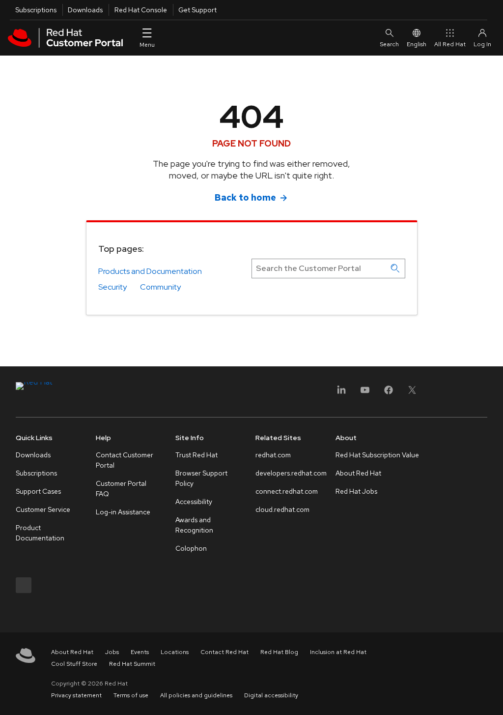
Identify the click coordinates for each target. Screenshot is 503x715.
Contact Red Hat (224, 652)
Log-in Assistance (123, 511)
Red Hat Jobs (356, 491)
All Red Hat (450, 44)
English (416, 44)
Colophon (191, 548)
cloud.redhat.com (282, 509)
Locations (175, 652)
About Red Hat (358, 473)
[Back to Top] (492, 697)
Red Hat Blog (279, 652)
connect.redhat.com (286, 491)
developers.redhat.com (291, 473)
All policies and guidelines (196, 695)
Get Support (197, 9)
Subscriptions (35, 9)
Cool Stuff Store (74, 664)
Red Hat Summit (132, 664)
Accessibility (193, 501)
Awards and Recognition (194, 525)
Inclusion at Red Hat (338, 652)
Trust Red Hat (196, 454)
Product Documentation (40, 532)
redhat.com (273, 454)
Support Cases (38, 491)
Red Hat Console (140, 9)
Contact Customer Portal (124, 460)
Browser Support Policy (201, 478)
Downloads (85, 9)
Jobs (112, 652)
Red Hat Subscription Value (377, 454)
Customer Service (43, 509)
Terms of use (130, 695)
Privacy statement (76, 695)
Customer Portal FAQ (121, 488)
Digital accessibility (271, 695)
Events (140, 652)
